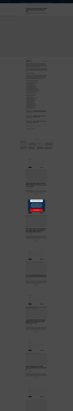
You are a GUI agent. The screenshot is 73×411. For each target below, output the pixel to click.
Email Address (30, 206)
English (49, 2)
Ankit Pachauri (28, 58)
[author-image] (26, 58)
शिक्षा (26, 2)
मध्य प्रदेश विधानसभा (33, 128)
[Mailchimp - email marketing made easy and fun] (42, 213)
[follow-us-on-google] (46, 61)
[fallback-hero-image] (24, 145)
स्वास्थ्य (28, 2)
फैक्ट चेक (46, 2)
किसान (31, 2)
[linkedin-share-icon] (29, 61)
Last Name (29, 210)
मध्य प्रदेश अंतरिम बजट (28, 128)
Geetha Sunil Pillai (29, 233)
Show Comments (36, 139)
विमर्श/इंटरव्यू (39, 2)
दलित (21, 2)
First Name (30, 208)
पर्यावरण (33, 2)
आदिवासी (24, 2)
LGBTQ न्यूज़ (36, 2)
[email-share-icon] (30, 61)
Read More (36, 240)
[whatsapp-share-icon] (26, 61)
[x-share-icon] (27, 61)
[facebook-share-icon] (28, 61)
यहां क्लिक (27, 126)
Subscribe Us (43, 2)
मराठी (51, 2)
